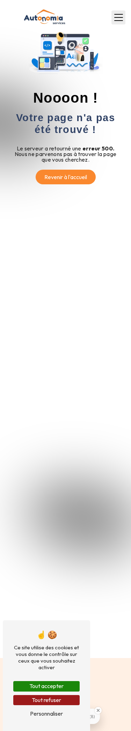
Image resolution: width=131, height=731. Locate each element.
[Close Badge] (98, 710)
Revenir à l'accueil (65, 176)
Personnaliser (46, 713)
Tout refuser (46, 699)
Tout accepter (46, 685)
